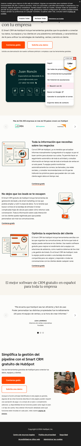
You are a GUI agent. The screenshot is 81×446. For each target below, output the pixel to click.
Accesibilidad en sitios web (29, 439)
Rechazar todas (40, 18)
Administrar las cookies (56, 18)
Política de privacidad (47, 435)
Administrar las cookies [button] (53, 439)
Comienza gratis (13, 45)
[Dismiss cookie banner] (79, 1)
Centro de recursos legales (24, 435)
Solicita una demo (40, 45)
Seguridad (64, 435)
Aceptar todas (24, 18)
